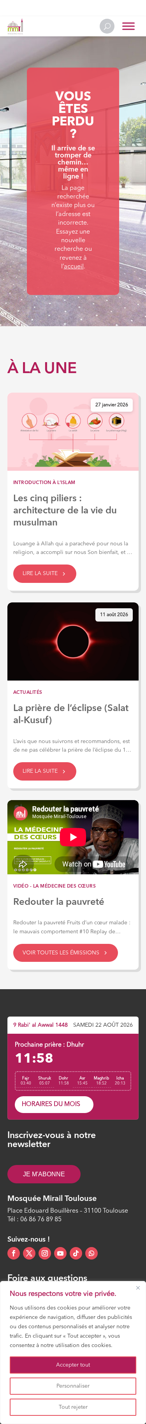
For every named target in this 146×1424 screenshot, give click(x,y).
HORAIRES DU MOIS (51, 1104)
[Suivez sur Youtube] (60, 1253)
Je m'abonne (44, 1174)
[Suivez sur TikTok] (76, 1253)
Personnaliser (73, 1386)
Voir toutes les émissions (61, 953)
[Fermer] (137, 1287)
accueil (74, 267)
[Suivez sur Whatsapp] (91, 1253)
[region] (73, 1352)
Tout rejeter (73, 1407)
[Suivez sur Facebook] (13, 1253)
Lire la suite (40, 573)
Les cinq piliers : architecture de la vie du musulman (65, 511)
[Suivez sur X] (29, 1253)
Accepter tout (73, 1365)
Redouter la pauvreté (58, 902)
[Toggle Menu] (128, 26)
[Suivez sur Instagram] (45, 1253)
